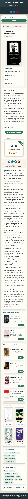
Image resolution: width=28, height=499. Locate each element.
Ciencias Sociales (8, 482)
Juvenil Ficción (7, 473)
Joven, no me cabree (15, 316)
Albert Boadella (8, 36)
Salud (20, 479)
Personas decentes (19, 422)
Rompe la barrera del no (9, 458)
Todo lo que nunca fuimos (8, 442)
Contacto (15, 496)
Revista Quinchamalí (14, 2)
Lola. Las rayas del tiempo (16, 391)
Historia (18, 476)
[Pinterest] (17, 12)
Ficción (8, 26)
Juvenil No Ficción (8, 479)
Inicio (4, 26)
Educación (12, 470)
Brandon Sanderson (14, 452)
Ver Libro (21, 324)
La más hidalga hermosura (16, 349)
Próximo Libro (19, 487)
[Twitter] (11, 12)
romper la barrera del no (9, 461)
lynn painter (7, 455)
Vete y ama (13, 363)
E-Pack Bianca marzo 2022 (17, 377)
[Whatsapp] (15, 161)
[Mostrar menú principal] (25, 8)
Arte (16, 479)
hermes (6, 452)
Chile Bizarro (20, 441)
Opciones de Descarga (14, 132)
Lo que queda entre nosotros (8, 422)
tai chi (13, 455)
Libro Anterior (9, 487)
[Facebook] (14, 12)
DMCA (19, 496)
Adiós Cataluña (14, 330)
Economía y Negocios (9, 476)
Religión (15, 473)
